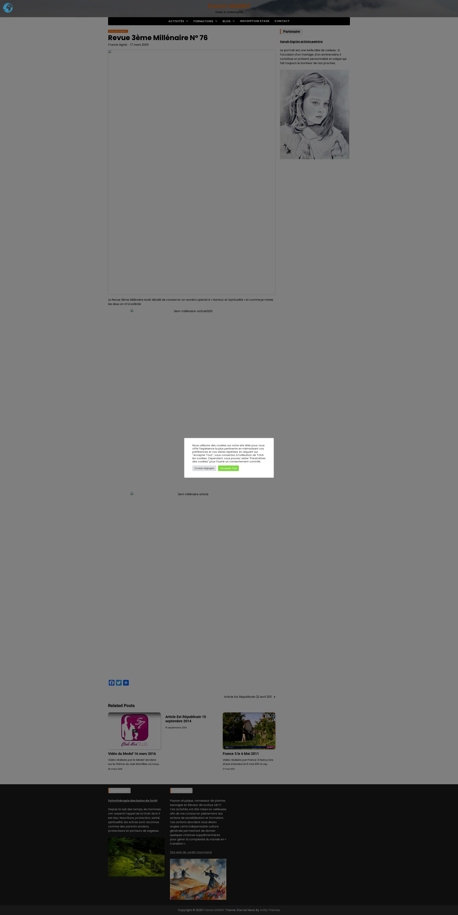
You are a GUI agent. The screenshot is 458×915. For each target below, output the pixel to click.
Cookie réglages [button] (204, 468)
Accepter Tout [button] (228, 468)
